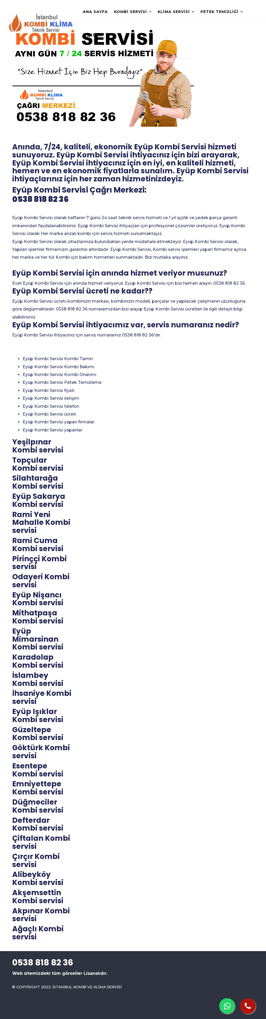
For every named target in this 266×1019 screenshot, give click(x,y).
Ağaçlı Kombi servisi (38, 933)
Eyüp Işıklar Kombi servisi (37, 715)
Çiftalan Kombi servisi (41, 842)
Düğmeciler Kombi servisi (37, 806)
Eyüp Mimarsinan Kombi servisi (37, 639)
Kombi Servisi (130, 11)
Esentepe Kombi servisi (37, 770)
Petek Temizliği (219, 11)
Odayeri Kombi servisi (41, 581)
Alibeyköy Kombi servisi (37, 878)
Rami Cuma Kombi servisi (37, 545)
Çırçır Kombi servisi (36, 860)
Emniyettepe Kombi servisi (37, 788)
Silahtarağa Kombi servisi (37, 482)
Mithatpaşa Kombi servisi (37, 617)
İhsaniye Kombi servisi (41, 697)
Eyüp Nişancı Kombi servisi (37, 599)
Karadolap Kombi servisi (37, 661)
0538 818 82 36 (40, 199)
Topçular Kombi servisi (37, 464)
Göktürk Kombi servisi (41, 752)
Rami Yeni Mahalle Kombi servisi (41, 523)
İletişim (92, 35)
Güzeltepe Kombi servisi (37, 734)
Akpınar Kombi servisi (41, 915)
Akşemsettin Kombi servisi (37, 897)
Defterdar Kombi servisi (37, 824)
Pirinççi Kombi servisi (39, 563)
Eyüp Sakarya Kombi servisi (38, 500)
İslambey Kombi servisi (37, 679)
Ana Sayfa (95, 11)
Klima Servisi (174, 11)
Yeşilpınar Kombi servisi (37, 446)
